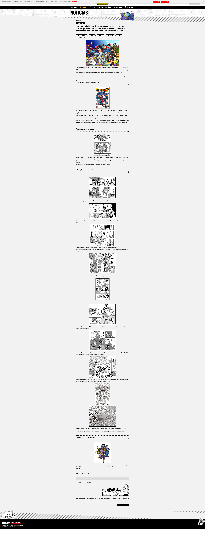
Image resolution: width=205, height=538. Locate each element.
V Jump (92, 35)
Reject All (157, 1)
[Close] (203, 1)
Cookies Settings (149, 1)
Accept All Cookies (165, 1)
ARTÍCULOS (119, 7)
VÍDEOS (109, 7)
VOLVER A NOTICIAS (123, 505)
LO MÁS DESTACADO (97, 7)
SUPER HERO (110, 35)
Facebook (112, 494)
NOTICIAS (84, 7)
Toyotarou (100, 35)
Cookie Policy (74, 1)
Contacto (201, 526)
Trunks (119, 35)
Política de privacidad (194, 526)
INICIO (75, 7)
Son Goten (80, 37)
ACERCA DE (130, 7)
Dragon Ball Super (81, 35)
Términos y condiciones (185, 526)
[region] (102, 1)
